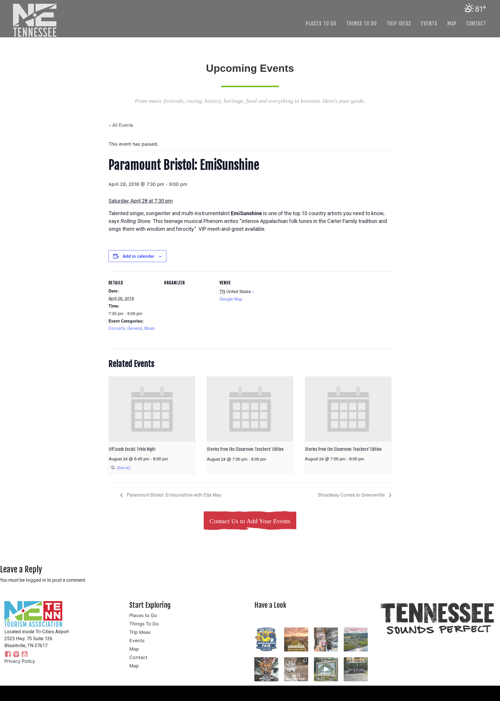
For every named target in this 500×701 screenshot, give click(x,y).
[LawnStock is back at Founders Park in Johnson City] (296, 639)
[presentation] (152, 409)
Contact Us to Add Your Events (250, 521)
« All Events (121, 125)
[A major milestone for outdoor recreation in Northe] (356, 669)
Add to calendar (138, 256)
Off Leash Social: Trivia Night (132, 449)
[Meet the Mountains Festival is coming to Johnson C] (356, 639)
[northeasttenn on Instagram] (312, 619)
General (134, 328)
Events (429, 23)
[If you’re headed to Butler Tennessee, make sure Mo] (326, 669)
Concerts (117, 328)
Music (149, 328)
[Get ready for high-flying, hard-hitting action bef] (266, 669)
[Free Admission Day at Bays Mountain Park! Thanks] (296, 669)
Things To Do (361, 23)
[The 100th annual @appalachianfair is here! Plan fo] (266, 639)
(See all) (123, 467)
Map (452, 23)
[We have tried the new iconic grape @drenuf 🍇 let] (326, 639)
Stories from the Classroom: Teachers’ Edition (245, 449)
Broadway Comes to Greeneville (352, 494)
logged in (36, 580)
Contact (476, 23)
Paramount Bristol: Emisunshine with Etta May (173, 494)
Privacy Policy (19, 661)
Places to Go (321, 23)
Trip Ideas (399, 23)
